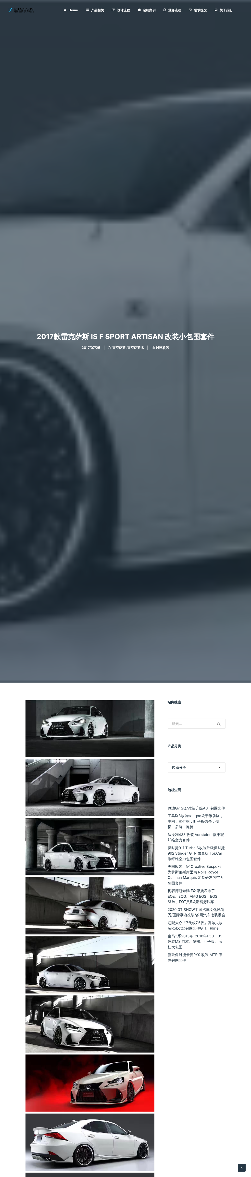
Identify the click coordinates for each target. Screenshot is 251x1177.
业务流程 (174, 10)
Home (73, 10)
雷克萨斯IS (135, 347)
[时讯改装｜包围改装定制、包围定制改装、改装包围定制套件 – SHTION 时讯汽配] (21, 10)
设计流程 (123, 10)
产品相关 (97, 10)
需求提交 (200, 10)
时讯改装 (162, 347)
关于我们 (226, 10)
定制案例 (149, 10)
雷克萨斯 (119, 347)
